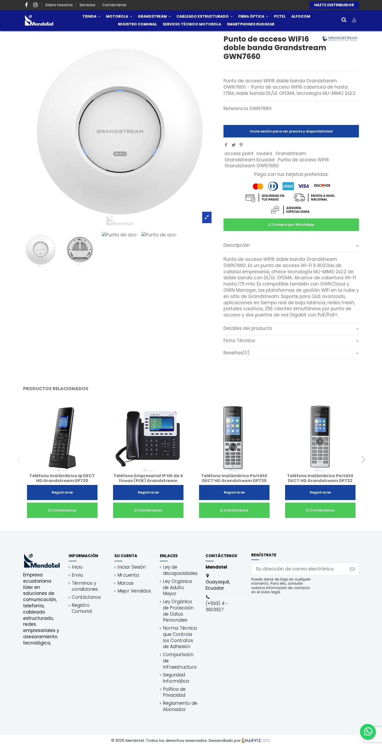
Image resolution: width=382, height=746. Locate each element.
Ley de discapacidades (180, 570)
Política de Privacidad (174, 692)
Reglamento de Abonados (180, 706)
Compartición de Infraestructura (179, 661)
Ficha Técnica (239, 341)
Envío (77, 575)
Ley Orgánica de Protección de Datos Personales (178, 611)
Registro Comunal (82, 608)
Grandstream (290, 153)
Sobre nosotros (59, 5)
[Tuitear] (234, 145)
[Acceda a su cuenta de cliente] (354, 20)
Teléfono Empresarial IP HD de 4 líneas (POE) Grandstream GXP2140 (148, 481)
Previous (20, 459)
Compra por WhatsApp (292, 224)
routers (264, 153)
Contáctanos (114, 5)
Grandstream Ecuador (250, 160)
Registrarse (62, 492)
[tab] (291, 246)
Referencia (235, 109)
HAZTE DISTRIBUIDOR (334, 5)
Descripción (236, 245)
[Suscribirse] (352, 569)
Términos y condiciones (85, 586)
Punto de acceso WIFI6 (303, 160)
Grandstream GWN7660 (252, 166)
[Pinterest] (241, 145)
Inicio (77, 567)
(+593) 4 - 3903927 (217, 606)
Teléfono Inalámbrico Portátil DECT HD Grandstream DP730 (234, 478)
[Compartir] (226, 145)
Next (362, 459)
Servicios (88, 5)
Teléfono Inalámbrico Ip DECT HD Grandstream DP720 (62, 478)
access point (239, 153)
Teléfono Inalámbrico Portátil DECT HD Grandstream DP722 (320, 478)
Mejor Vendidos (134, 591)
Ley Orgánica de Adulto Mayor (177, 587)
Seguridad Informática (176, 678)
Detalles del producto (247, 328)
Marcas (125, 583)
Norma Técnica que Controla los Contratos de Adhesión (180, 637)
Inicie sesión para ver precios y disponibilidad (291, 131)
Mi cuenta (128, 575)
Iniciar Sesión (131, 567)
